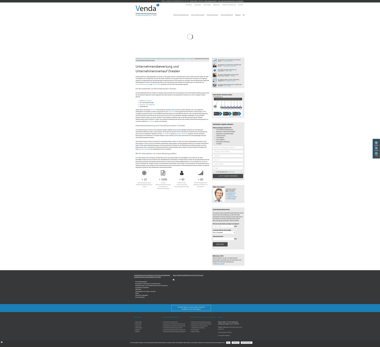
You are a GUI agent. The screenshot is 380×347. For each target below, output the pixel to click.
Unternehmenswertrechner (170, 322)
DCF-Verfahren (166, 134)
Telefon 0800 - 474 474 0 (196, 1)
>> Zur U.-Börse (227, 85)
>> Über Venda (228, 71)
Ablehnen (235, 342)
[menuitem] (189, 5)
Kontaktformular (231, 193)
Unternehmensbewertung (143, 84)
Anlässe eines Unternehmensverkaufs (201, 324)
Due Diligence (195, 330)
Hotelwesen (171, 111)
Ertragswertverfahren (181, 134)
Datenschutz (231, 172)
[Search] (243, 15)
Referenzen (138, 324)
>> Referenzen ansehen (219, 264)
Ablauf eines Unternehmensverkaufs (201, 322)
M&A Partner (151, 121)
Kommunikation (147, 101)
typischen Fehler (143, 149)
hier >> (199, 309)
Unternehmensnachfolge (198, 328)
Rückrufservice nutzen (226, 332)
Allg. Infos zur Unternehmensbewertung (174, 324)
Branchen (153, 110)
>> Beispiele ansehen (230, 80)
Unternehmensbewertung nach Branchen (174, 330)
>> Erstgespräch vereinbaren (229, 66)
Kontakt (137, 331)
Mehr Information (246, 342)
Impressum (138, 326)
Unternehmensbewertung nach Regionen (174, 331)
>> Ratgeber (232, 76)
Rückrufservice (231, 195)
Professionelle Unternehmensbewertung (174, 326)
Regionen (137, 330)
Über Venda (138, 322)
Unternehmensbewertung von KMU (172, 328)
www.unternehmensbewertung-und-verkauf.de (230, 1)
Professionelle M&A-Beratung (199, 326)
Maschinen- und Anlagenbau (147, 104)
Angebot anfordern (232, 197)
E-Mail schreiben (231, 198)
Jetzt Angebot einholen (210, 1)
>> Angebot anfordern (227, 61)
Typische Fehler (195, 331)
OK (228, 342)
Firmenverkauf (156, 84)
